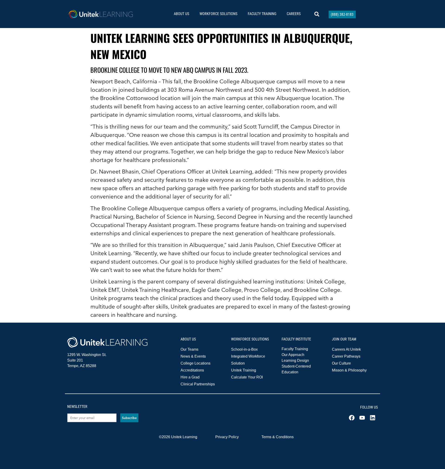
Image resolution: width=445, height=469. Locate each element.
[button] (183, 14)
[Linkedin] (372, 417)
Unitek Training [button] (243, 370)
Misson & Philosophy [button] (349, 370)
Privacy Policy (227, 437)
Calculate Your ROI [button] (247, 377)
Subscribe (129, 418)
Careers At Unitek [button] (346, 349)
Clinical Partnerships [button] (198, 384)
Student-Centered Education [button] (296, 369)
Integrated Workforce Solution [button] (248, 359)
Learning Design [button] (295, 360)
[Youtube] (362, 417)
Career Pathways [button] (346, 356)
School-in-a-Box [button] (244, 349)
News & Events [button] (193, 356)
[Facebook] (351, 417)
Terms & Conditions (277, 437)
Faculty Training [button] (295, 349)
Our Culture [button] (341, 363)
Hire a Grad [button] (190, 377)
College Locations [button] (195, 363)
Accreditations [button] (192, 370)
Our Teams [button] (189, 349)
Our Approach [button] (293, 355)
